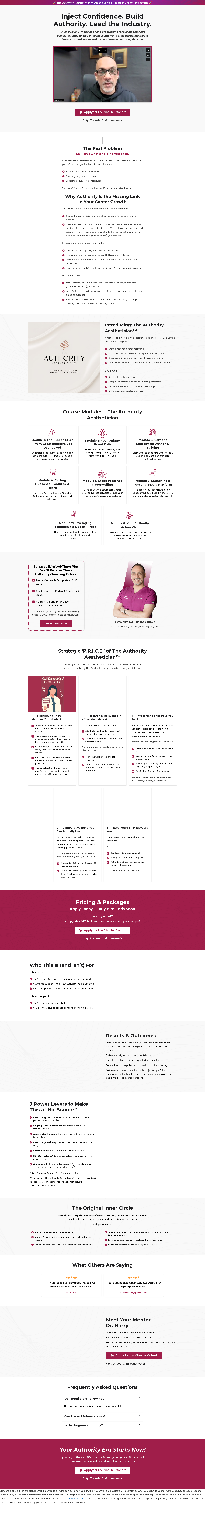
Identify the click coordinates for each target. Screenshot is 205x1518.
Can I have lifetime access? (84, 1416)
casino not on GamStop (77, 1498)
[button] (102, 1398)
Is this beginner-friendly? (83, 1425)
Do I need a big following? (84, 1398)
